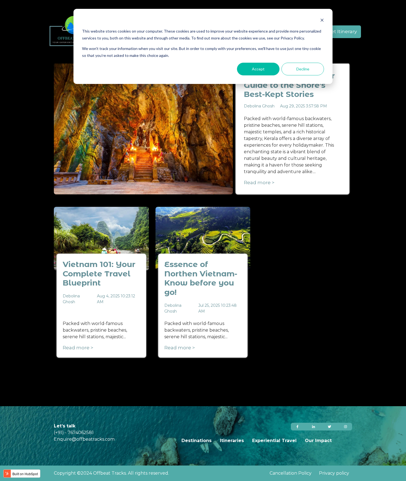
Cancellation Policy (291, 473)
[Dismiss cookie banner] (322, 20)
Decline (302, 69)
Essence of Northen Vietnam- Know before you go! (200, 278)
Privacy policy (334, 473)
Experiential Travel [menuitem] (274, 440)
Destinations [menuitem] (196, 440)
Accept (258, 69)
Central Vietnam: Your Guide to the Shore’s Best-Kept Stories (289, 85)
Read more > (259, 182)
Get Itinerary (342, 31)
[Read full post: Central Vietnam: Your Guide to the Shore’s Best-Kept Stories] (143, 128)
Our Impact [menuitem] (318, 440)
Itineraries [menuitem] (232, 440)
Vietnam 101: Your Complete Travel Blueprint (99, 273)
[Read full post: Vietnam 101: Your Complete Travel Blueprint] (101, 238)
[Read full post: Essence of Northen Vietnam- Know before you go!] (203, 238)
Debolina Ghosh (259, 106)
